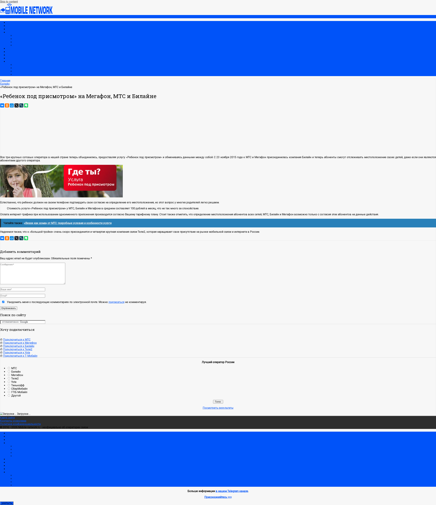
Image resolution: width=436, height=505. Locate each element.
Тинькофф (17, 385)
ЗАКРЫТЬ (6, 503)
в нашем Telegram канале (232, 491)
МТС (9, 32)
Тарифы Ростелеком (27, 64)
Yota (9, 58)
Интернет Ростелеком (28, 71)
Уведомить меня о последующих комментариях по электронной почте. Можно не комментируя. (76, 302)
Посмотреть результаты (218, 407)
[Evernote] (26, 105)
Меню (4, 16)
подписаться (116, 302)
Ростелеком (14, 61)
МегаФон (13, 48)
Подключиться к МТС (16, 339)
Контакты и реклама (13, 420)
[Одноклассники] (7, 105)
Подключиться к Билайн (18, 346)
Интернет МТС (23, 42)
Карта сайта (7, 417)
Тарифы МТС (22, 35)
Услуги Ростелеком (26, 68)
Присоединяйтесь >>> (218, 497)
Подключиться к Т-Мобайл (20, 355)
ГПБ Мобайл (19, 392)
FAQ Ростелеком (24, 74)
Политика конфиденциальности (20, 424)
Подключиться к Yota (16, 352)
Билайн (11, 51)
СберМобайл (19, 388)
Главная (12, 22)
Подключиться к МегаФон (20, 342)
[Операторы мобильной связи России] (29, 13)
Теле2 (10, 55)
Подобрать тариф (18, 29)
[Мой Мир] (12, 105)
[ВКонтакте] (2, 105)
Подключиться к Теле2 (17, 349)
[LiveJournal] (21, 105)
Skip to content (9, 1)
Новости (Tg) (15, 25)
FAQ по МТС (21, 45)
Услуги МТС (21, 38)
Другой (16, 395)
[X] (16, 105)
